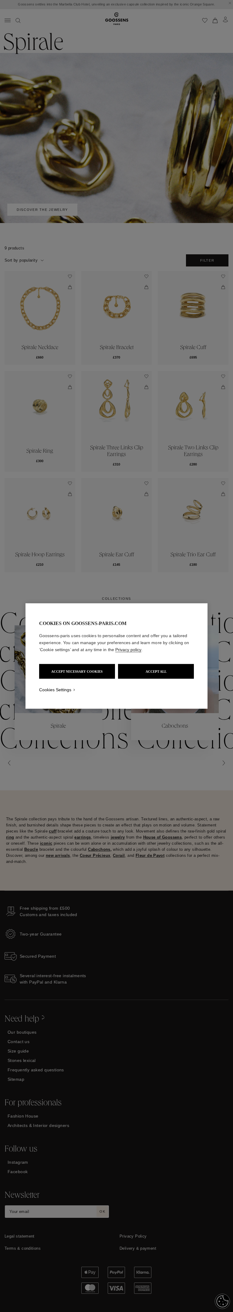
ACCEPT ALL (156, 671)
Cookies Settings (55, 689)
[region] (116, 656)
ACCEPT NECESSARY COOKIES (77, 671)
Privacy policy (128, 649)
